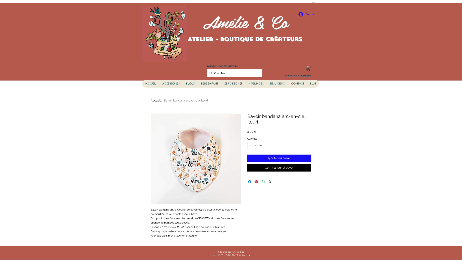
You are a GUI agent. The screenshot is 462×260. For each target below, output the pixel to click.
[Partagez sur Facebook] (249, 181)
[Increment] (261, 145)
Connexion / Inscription (298, 75)
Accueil (156, 100)
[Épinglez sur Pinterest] (256, 181)
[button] (313, 2)
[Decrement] (250, 145)
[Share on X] (270, 181)
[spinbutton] (255, 145)
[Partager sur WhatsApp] (263, 181)
